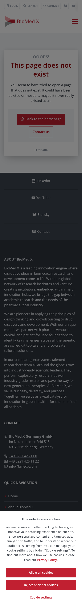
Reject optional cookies (41, 585)
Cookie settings (41, 597)
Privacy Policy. (47, 560)
